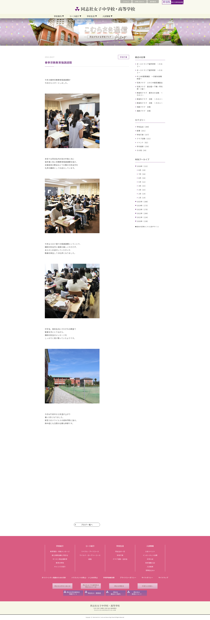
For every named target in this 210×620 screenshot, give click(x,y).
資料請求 (153, 2)
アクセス (126, 2)
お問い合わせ (139, 2)
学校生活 (91, 16)
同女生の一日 (120, 551)
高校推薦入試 (150, 563)
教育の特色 (60, 563)
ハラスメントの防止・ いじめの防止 (84, 577)
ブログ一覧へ (87, 524)
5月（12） (142, 182)
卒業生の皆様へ (147, 586)
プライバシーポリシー (128, 577)
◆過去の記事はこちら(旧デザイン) (147, 227)
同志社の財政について (137, 593)
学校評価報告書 (109, 577)
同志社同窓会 (119, 586)
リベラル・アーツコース (90, 551)
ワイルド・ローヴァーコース (90, 555)
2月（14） (142, 194)
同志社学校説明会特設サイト (73, 593)
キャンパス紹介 (60, 567)
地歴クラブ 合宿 (143, 107)
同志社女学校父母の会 (62, 586)
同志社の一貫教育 (94, 593)
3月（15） (142, 190)
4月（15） (142, 186)
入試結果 (150, 567)
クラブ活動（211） (144, 138)
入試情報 (106, 16)
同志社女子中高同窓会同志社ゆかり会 (91, 586)
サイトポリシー (147, 577)
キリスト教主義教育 (60, 559)
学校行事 (71, 20)
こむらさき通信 (61, 20)
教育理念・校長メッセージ (60, 551)
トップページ (49, 20)
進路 (90, 559)
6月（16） (142, 178)
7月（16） (142, 174)
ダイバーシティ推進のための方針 (54, 577)
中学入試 (150, 559)
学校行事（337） (143, 134)
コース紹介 (74, 16)
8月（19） (142, 170)
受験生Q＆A (150, 570)
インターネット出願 (150, 555)
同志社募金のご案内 (116, 593)
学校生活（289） (143, 127)
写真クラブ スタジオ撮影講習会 (150, 82)
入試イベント (150, 551)
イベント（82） (143, 142)
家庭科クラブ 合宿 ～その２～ (150, 99)
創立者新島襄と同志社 (60, 555)
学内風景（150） (143, 146)
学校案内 (58, 16)
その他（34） (142, 150)
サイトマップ (163, 577)
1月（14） (142, 197)
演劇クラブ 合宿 (143, 111)
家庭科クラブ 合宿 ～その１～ (150, 103)
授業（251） (142, 131)
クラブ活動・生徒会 (120, 559)
